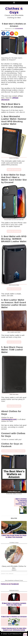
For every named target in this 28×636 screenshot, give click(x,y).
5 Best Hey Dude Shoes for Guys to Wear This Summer (14, 536)
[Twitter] (8, 34)
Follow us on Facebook (10, 584)
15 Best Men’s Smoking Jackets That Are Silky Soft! (14, 604)
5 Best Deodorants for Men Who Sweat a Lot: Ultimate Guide (14, 629)
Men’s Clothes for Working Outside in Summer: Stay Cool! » (21, 502)
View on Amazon (14, 170)
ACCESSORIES (19, 28)
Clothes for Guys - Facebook (13, 451)
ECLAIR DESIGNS (25, 634)
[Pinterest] (12, 34)
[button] (14, 2)
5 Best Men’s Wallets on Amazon (14, 617)
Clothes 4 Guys (14, 10)
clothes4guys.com (9, 419)
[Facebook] (3, 34)
